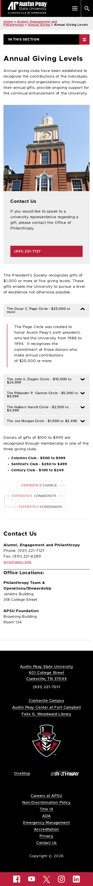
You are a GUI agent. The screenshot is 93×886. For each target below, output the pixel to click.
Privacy (46, 836)
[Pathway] (65, 773)
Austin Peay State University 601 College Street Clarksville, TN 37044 (46, 673)
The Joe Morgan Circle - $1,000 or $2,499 (41, 421)
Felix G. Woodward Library (46, 714)
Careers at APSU (46, 796)
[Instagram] (61, 879)
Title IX (46, 809)
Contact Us (46, 843)
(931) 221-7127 (27, 251)
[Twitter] (46, 879)
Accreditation (46, 829)
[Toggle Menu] (75, 8)
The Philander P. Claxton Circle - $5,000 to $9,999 (40, 395)
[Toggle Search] (87, 8)
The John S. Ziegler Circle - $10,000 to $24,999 (37, 381)
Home (8, 21)
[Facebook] (16, 879)
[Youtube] (31, 878)
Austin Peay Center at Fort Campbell (46, 707)
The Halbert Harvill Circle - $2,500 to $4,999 (36, 409)
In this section (23, 39)
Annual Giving (39, 24)
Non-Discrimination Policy (46, 802)
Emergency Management (46, 822)
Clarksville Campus (46, 700)
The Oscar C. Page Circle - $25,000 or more (37, 310)
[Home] (46, 741)
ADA (46, 816)
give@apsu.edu (17, 562)
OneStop (22, 773)
